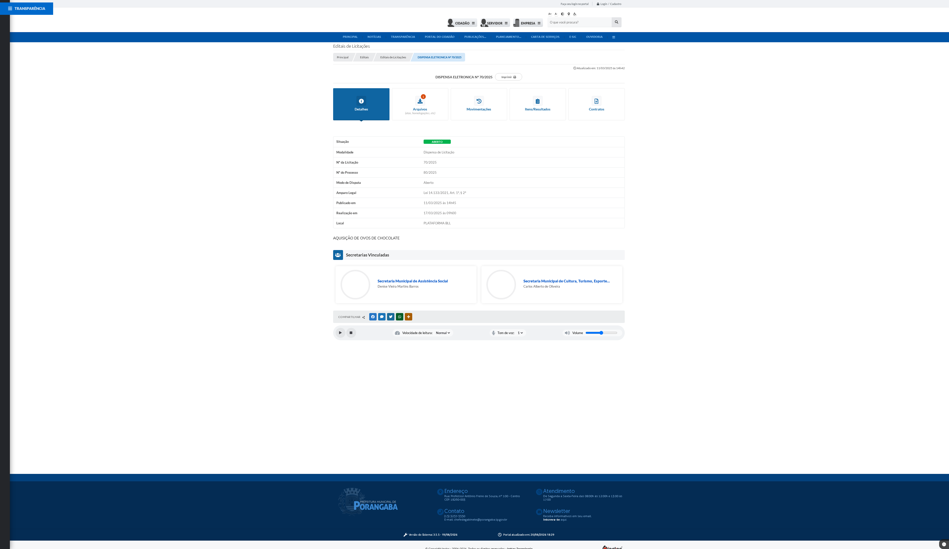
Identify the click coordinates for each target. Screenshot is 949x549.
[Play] (340, 333)
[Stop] (351, 333)
